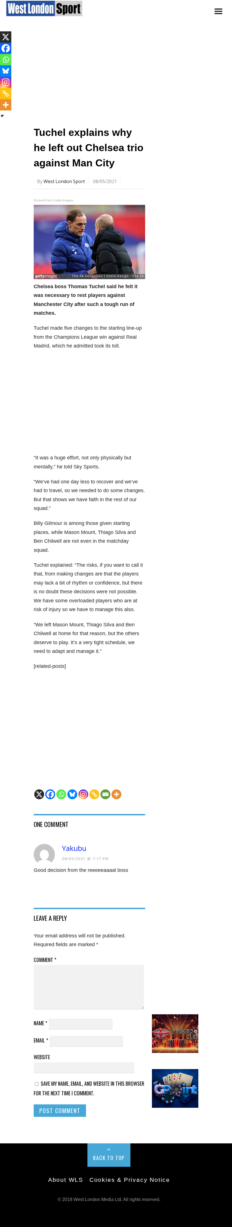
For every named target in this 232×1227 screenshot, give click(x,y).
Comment (45, 959)
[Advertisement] (116, 74)
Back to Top (109, 1157)
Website (42, 1057)
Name (40, 1023)
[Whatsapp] (61, 794)
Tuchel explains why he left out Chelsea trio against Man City (88, 148)
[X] (39, 794)
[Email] (105, 794)
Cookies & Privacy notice (129, 1179)
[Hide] (2, 116)
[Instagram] (83, 794)
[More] (116, 794)
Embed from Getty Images (53, 200)
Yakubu (74, 848)
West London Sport (64, 181)
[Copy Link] (94, 794)
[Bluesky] (72, 794)
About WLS (65, 1179)
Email (41, 1040)
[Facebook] (50, 794)
